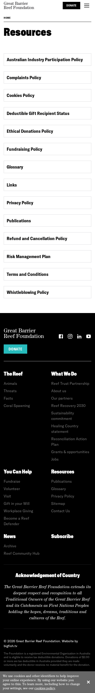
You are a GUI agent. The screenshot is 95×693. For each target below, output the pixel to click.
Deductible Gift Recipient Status (38, 113)
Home (7, 17)
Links (12, 185)
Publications (19, 220)
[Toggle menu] (86, 5)
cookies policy (44, 688)
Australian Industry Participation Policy (45, 59)
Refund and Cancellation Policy (37, 238)
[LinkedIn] (79, 337)
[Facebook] (61, 337)
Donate (71, 5)
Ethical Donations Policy (30, 131)
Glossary (15, 167)
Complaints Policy (24, 77)
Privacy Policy (20, 202)
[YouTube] (88, 337)
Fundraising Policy (24, 149)
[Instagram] (70, 337)
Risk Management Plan (28, 256)
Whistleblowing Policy (28, 292)
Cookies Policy (20, 95)
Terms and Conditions (27, 274)
